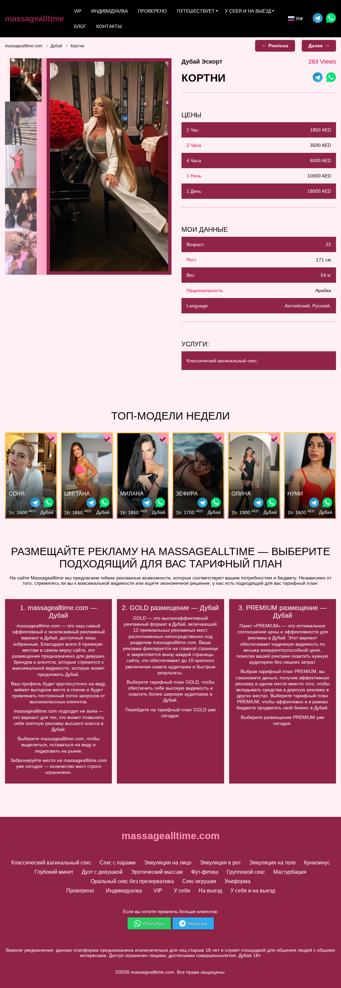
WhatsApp (153, 923)
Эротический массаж (157, 872)
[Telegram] (318, 19)
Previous (278, 45)
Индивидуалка (109, 11)
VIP (77, 11)
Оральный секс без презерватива (132, 881)
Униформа (237, 881)
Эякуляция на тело (272, 862)
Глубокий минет (54, 872)
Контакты (109, 26)
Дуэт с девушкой (102, 872)
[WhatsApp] (331, 78)
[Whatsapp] (331, 19)
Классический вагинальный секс (51, 862)
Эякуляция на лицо (167, 862)
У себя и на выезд (252, 890)
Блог (80, 26)
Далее (315, 45)
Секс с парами (118, 862)
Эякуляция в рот (220, 862)
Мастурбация (289, 872)
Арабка (323, 290)
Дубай (56, 46)
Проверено (152, 11)
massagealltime (34, 18)
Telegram (197, 923)
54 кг (326, 275)
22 (328, 244)
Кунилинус (317, 862)
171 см (323, 259)
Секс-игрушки (199, 881)
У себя (182, 890)
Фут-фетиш (204, 872)
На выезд (210, 890)
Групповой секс (246, 872)
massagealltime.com (23, 46)
